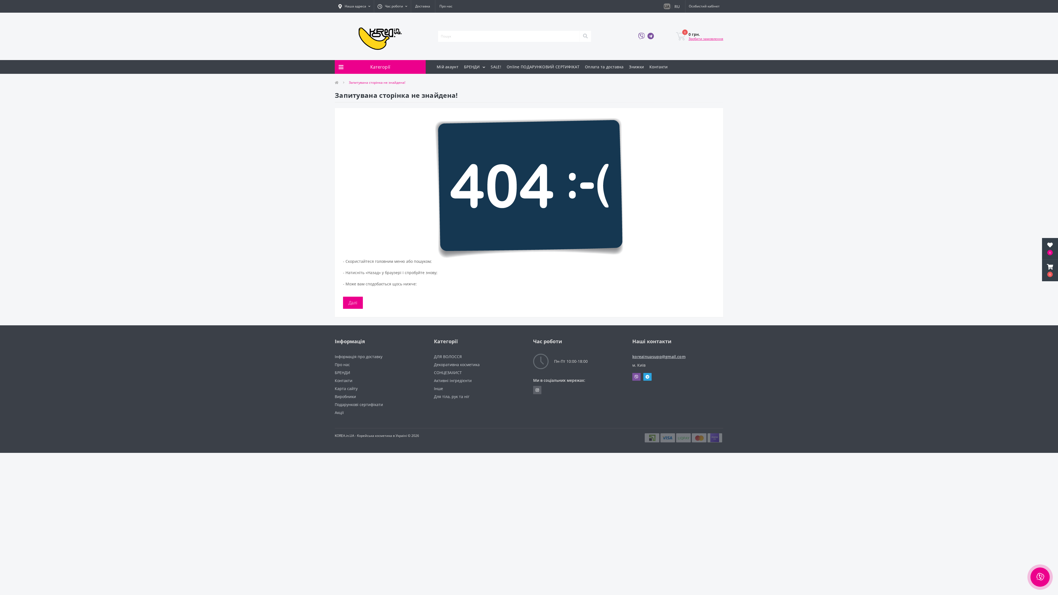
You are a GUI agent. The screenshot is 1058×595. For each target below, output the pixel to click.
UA (667, 6)
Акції (339, 412)
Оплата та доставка (604, 66)
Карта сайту (346, 388)
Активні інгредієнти (453, 380)
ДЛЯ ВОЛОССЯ (448, 356)
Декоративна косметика (457, 364)
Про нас (445, 6)
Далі (353, 303)
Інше (438, 388)
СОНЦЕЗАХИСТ (448, 372)
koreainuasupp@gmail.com (658, 356)
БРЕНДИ (472, 66)
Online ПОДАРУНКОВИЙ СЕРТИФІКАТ (543, 66)
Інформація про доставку (358, 356)
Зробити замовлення (706, 38)
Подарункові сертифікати (359, 404)
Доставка (422, 6)
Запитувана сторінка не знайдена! (377, 82)
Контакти (658, 66)
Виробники (345, 396)
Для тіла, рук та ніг (451, 396)
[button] (354, 6)
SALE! (496, 66)
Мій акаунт (447, 66)
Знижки (636, 66)
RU (677, 6)
